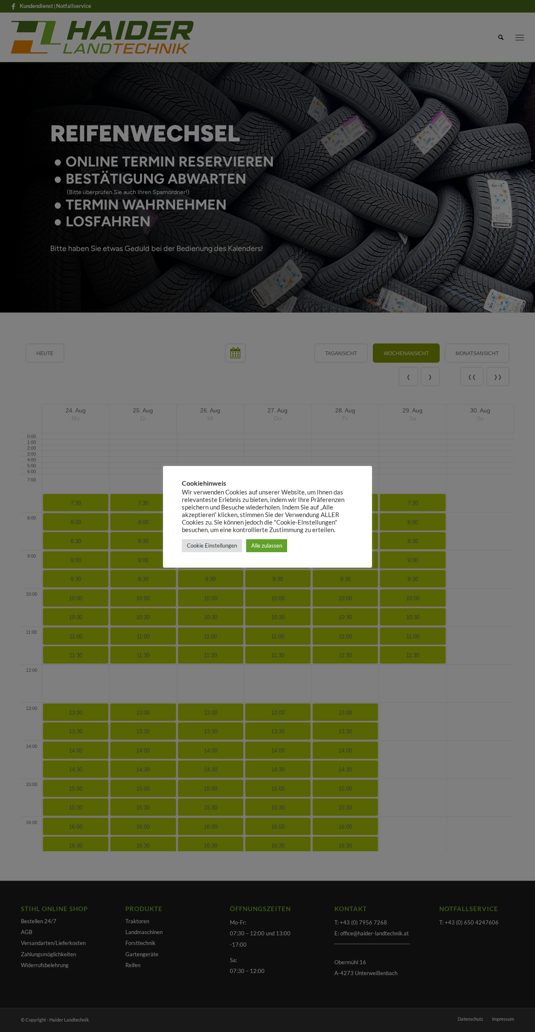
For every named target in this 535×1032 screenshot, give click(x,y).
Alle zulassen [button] (266, 545)
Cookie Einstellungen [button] (212, 545)
